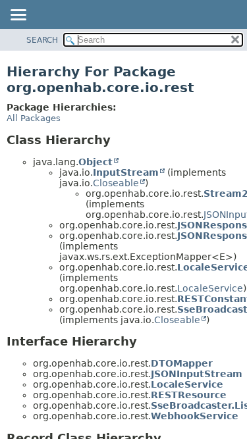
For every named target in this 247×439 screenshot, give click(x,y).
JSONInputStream (196, 374)
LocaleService (210, 288)
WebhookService (194, 416)
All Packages (34, 118)
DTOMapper (182, 363)
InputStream (126, 172)
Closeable (116, 183)
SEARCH (42, 40)
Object (95, 162)
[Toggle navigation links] (18, 16)
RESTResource (189, 395)
